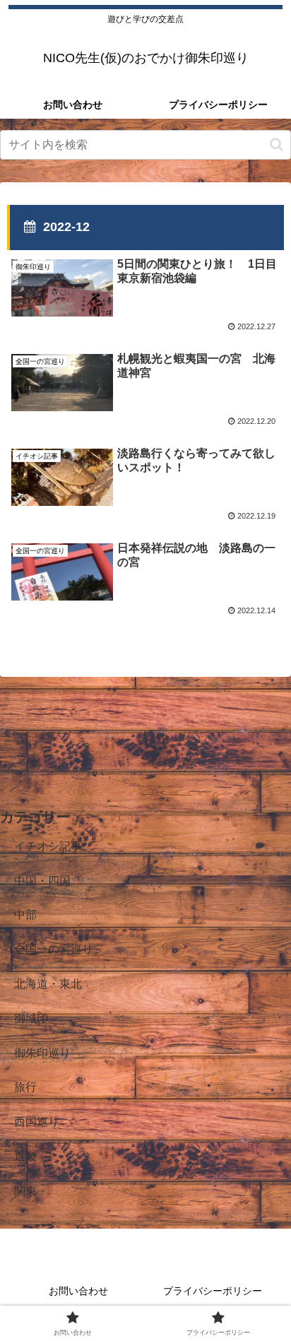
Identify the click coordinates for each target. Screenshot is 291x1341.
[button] (276, 144)
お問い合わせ (78, 1290)
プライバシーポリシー (212, 1290)
